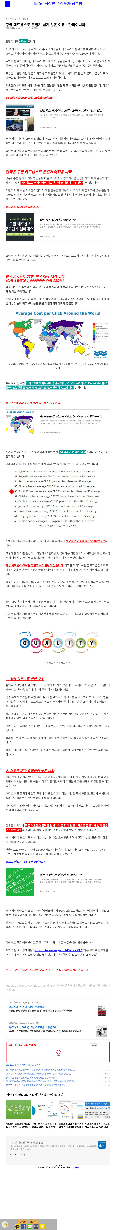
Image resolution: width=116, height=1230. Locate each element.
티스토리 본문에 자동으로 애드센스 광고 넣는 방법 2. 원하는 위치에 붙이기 (39, 1081)
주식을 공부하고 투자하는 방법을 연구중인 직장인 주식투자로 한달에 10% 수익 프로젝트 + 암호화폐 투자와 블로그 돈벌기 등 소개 (54, 1147)
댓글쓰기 (33, 1221)
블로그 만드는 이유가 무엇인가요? (25, 862)
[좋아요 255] (58, 1052)
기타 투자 (9, 1065)
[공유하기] (63, 1052)
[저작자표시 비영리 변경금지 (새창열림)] (104, 1046)
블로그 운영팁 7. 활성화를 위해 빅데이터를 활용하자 (29, 1077)
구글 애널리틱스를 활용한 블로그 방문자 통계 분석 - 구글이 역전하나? (37, 1073)
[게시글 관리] (67, 1052)
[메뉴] (7, 4)
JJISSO (75, 1167)
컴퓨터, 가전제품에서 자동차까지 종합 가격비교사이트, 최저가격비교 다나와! (45, 1031)
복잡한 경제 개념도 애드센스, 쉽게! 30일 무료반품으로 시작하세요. (41, 1010)
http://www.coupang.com (21, 1002)
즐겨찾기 (23, 1221)
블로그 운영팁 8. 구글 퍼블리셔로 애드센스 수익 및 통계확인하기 (34, 1085)
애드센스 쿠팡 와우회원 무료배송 (26, 1006)
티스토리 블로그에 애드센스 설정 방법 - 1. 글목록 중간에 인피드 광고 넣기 (39, 1070)
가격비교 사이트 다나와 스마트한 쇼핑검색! (32, 1027)
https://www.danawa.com (21, 1023)
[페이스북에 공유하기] (23, 1225)
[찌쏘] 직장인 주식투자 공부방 (58, 3)
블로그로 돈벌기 (20, 1065)
